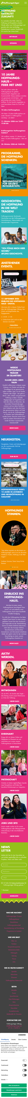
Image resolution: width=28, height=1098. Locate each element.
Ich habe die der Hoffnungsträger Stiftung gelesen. (14, 884)
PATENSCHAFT (9, 780)
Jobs (14, 962)
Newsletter (14, 1008)
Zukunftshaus (14, 922)
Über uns (14, 941)
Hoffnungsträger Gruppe (14, 916)
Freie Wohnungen (14, 999)
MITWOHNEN (8, 690)
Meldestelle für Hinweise (14, 1014)
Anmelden (14, 325)
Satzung (14, 956)
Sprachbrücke (14, 996)
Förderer (14, 944)
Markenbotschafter (14, 950)
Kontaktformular (14, 1011)
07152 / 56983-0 (14, 1028)
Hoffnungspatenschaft (14, 925)
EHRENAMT (7, 734)
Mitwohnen (14, 974)
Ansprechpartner (14, 1005)
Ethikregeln (14, 953)
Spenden (13, 43)
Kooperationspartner (14, 947)
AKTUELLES (13, 36)
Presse (14, 959)
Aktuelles (14, 990)
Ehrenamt (14, 977)
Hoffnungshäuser (14, 919)
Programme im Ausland (14, 931)
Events (14, 993)
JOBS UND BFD (9, 823)
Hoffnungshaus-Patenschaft (14, 980)
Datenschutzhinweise (17, 883)
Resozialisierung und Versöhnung (14, 928)
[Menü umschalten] (25, 2)
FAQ (14, 1002)
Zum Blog (14, 456)
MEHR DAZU (14, 428)
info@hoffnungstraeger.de (14, 1026)
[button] (25, 176)
